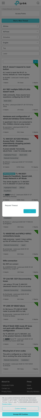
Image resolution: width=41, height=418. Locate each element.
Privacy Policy (7, 404)
